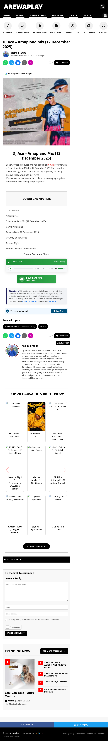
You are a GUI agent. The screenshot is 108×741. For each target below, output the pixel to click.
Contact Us (91, 733)
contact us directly (29, 301)
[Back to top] (102, 720)
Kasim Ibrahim (18, 53)
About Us (101, 733)
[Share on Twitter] (11, 62)
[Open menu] (105, 15)
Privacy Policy (68, 733)
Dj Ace (43, 326)
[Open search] (102, 6)
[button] (36, 279)
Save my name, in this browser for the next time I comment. (33, 619)
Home (6, 15)
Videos (88, 15)
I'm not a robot (15, 627)
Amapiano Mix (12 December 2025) (20, 326)
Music (20, 15)
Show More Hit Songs (36, 546)
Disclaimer (52, 301)
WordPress (16, 736)
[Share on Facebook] (18, 62)
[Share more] (30, 62)
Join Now (60, 311)
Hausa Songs (38, 15)
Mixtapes (57, 15)
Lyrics (73, 15)
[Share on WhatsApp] (5, 62)
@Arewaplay (82, 725)
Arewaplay (28, 725)
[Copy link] (24, 62)
